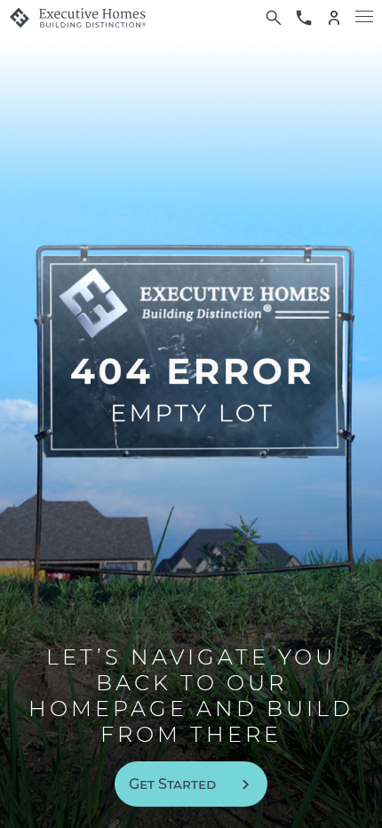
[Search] (273, 17)
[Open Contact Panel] (303, 17)
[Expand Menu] (364, 17)
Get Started (172, 784)
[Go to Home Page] (77, 17)
